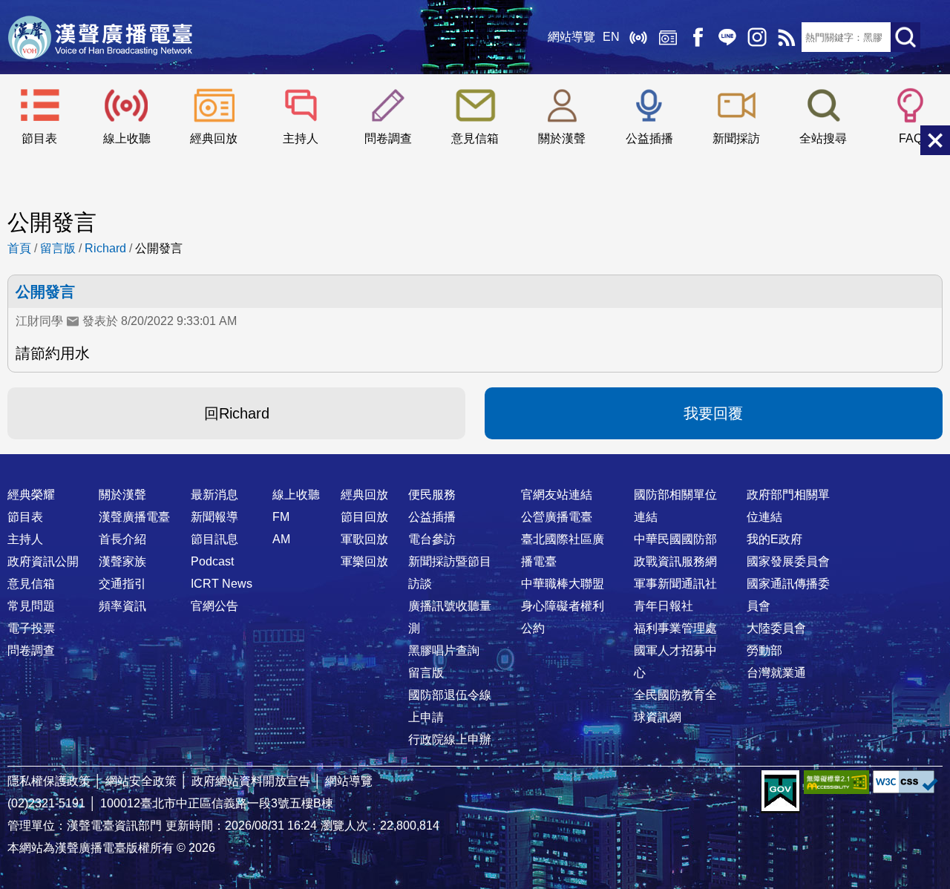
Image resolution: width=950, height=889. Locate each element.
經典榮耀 (31, 494)
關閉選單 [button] (935, 140)
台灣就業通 (776, 672)
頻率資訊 (122, 606)
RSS (787, 37)
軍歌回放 (364, 539)
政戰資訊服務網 (675, 561)
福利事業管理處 (675, 628)
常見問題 (31, 606)
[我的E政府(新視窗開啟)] (780, 791)
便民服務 (432, 494)
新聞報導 (214, 517)
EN (611, 36)
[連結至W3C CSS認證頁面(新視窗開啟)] (905, 781)
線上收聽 (638, 37)
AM (281, 539)
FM (280, 517)
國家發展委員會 (788, 561)
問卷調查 (388, 138)
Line (727, 37)
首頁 (19, 248)
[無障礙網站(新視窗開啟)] (836, 781)
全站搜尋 (823, 138)
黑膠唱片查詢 (443, 650)
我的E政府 (774, 539)
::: (475, 465)
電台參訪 (432, 539)
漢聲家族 (122, 561)
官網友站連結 (556, 494)
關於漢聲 (562, 138)
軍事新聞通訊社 (675, 583)
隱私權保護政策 (49, 781)
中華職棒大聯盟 (562, 583)
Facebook (697, 37)
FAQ (911, 138)
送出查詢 (905, 37)
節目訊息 (214, 539)
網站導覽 (571, 36)
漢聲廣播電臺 (100, 37)
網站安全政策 (141, 781)
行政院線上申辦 (449, 739)
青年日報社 (663, 606)
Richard (105, 248)
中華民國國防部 (675, 539)
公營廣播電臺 (556, 517)
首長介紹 (122, 539)
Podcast (212, 561)
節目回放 (364, 517)
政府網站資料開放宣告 (250, 781)
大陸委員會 (776, 628)
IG (757, 37)
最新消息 (214, 494)
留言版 (58, 248)
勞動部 (764, 650)
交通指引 (122, 583)
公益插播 (649, 138)
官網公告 (214, 606)
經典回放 (668, 37)
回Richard (236, 413)
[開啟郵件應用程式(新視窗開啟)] (73, 321)
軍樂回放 (364, 561)
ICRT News (221, 583)
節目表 (39, 138)
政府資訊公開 (43, 561)
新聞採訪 (736, 138)
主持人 (300, 138)
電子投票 (31, 628)
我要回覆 (713, 413)
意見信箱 (475, 138)
